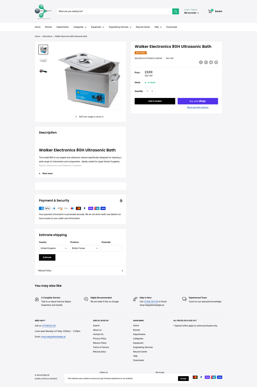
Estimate (47, 257)
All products (47, 36)
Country (42, 242)
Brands (48, 27)
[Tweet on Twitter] (211, 62)
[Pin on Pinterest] (206, 62)
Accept (183, 378)
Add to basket (155, 101)
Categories (78, 27)
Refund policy (99, 351)
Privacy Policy (99, 338)
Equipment (96, 27)
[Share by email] (216, 62)
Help (156, 27)
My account (190, 12)
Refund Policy (44, 270)
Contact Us (98, 334)
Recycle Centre (143, 27)
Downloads (171, 27)
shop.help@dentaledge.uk (53, 336)
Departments (62, 27)
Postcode (106, 242)
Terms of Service (101, 347)
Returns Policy (100, 343)
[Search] (175, 11)
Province (74, 242)
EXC (147, 76)
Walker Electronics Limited (148, 58)
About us (97, 330)
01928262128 (49, 325)
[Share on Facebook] (201, 62)
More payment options (197, 107)
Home (37, 27)
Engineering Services (118, 27)
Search (96, 325)
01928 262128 (151, 301)
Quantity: (139, 91)
